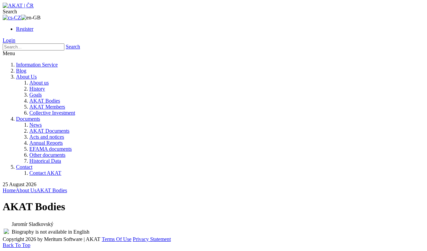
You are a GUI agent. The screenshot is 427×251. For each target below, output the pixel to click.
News (35, 125)
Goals (35, 95)
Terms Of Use (116, 239)
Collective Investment (52, 113)
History (37, 89)
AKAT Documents (49, 131)
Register (24, 29)
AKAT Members (47, 107)
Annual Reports (46, 143)
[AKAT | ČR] (18, 5)
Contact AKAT (45, 173)
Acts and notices (46, 137)
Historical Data (45, 161)
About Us (26, 77)
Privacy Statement (152, 239)
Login (9, 40)
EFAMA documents (50, 149)
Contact (24, 167)
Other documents (47, 155)
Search (73, 46)
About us (39, 83)
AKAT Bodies (44, 101)
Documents (28, 119)
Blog (21, 71)
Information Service (37, 65)
